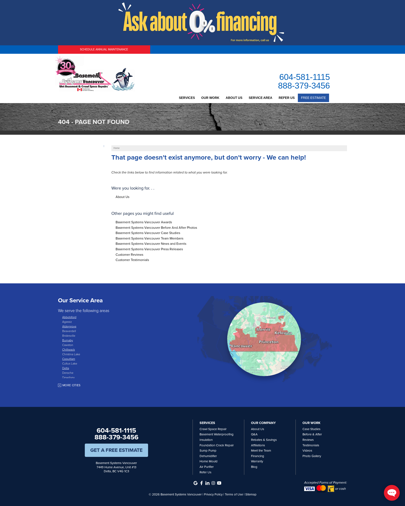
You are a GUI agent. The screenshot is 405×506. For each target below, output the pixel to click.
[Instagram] (213, 483)
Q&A (254, 434)
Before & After (312, 434)
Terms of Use (234, 494)
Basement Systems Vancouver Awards (144, 222)
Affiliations (258, 445)
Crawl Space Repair (213, 429)
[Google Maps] (195, 483)
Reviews (308, 439)
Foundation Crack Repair (217, 445)
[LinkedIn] (207, 483)
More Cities (71, 385)
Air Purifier (207, 466)
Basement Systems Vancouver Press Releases (149, 249)
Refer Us (287, 98)
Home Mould (208, 461)
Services (187, 98)
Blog (254, 466)
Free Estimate (313, 98)
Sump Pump (208, 450)
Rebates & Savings (264, 439)
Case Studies (311, 429)
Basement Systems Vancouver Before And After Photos (156, 227)
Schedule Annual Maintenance (104, 49)
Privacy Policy (213, 494)
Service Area (260, 98)
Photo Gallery (311, 456)
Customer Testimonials (132, 259)
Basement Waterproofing (217, 434)
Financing (257, 456)
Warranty (257, 461)
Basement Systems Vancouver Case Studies (148, 232)
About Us (234, 98)
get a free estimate (116, 450)
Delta (65, 368)
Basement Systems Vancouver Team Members (149, 238)
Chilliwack (68, 349)
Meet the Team (261, 450)
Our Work (210, 98)
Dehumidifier (208, 456)
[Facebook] (201, 483)
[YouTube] (219, 483)
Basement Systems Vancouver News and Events (151, 243)
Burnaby (67, 340)
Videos (307, 450)
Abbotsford (69, 317)
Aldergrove (69, 326)
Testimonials (310, 445)
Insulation (206, 439)
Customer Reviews (129, 254)
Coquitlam (68, 359)
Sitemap (250, 494)
